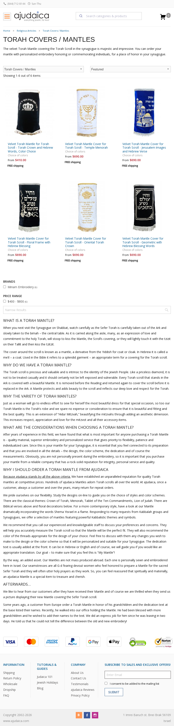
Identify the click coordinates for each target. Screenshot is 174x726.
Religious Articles (26, 30)
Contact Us (78, 678)
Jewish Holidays (47, 682)
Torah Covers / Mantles (56, 30)
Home (6, 30)
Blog (40, 688)
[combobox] (109, 16)
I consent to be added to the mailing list (134, 683)
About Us (77, 672)
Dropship (9, 690)
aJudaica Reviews (82, 690)
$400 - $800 (17, 301)
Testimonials (79, 684)
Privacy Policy (80, 695)
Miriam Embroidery (22, 287)
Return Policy (12, 678)
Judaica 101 (45, 677)
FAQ (6, 695)
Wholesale (10, 684)
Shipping (9, 672)
